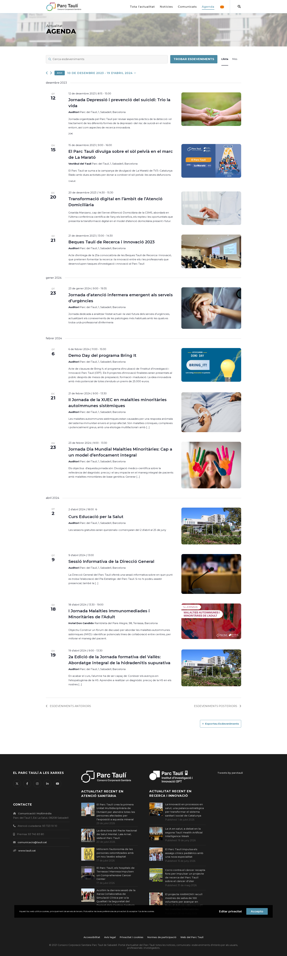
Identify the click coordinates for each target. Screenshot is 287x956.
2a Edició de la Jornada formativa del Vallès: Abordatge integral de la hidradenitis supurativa (119, 659)
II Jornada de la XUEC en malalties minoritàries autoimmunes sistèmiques (117, 402)
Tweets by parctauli (230, 772)
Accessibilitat (92, 937)
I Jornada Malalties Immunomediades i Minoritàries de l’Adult (109, 613)
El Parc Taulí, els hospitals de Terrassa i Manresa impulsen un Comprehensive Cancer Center (115, 873)
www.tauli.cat (27, 850)
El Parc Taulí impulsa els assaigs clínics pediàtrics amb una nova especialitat (184, 853)
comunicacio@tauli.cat (32, 842)
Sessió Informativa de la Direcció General (111, 561)
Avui (59, 73)
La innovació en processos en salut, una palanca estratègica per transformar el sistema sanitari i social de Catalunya (184, 810)
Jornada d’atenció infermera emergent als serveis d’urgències (120, 297)
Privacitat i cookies (131, 937)
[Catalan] (222, 6)
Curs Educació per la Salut (95, 516)
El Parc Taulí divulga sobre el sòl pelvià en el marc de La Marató (120, 154)
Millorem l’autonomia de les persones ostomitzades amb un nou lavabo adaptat (115, 853)
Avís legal (110, 937)
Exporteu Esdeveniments (222, 723)
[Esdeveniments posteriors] (51, 72)
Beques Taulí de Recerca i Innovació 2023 (111, 242)
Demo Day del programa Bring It (102, 355)
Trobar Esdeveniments (194, 59)
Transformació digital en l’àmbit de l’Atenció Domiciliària (115, 201)
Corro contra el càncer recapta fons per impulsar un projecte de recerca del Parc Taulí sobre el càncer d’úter (185, 875)
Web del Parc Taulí (191, 937)
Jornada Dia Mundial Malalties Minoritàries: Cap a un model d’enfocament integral (120, 452)
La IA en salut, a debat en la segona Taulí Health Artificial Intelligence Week (184, 832)
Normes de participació (161, 937)
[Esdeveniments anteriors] (47, 72)
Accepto (257, 911)
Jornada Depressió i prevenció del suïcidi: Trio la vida (119, 102)
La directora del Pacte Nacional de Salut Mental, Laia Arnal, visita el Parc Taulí (116, 834)
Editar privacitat (230, 911)
